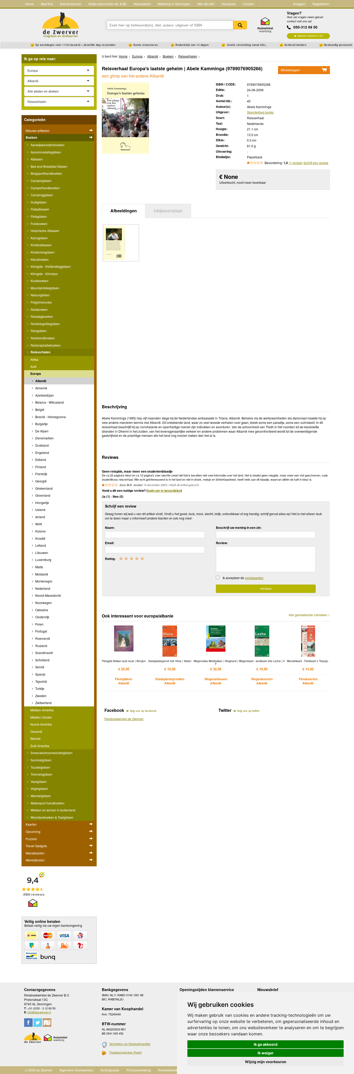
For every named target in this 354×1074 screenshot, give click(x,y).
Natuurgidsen (40, 295)
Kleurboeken (39, 259)
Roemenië (42, 638)
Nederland (42, 588)
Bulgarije (41, 424)
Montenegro (43, 581)
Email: (109, 542)
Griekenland (43, 488)
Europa (35, 373)
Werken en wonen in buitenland (52, 810)
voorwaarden (254, 577)
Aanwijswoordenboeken (47, 145)
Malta (38, 567)
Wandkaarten (35, 853)
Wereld (35, 738)
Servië (39, 667)
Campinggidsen (41, 195)
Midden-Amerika (42, 710)
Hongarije (41, 502)
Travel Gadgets (36, 846)
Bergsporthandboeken (46, 173)
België (39, 409)
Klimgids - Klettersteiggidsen (50, 266)
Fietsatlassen (39, 209)
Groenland (42, 495)
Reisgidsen (38, 330)
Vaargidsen (38, 781)
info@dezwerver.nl (39, 1012)
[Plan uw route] (47, 1022)
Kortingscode (110, 1070)
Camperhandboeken (45, 188)
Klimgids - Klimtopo (44, 273)
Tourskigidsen (40, 767)
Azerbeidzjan (44, 395)
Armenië (40, 388)
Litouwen (41, 552)
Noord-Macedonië (47, 595)
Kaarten (31, 824)
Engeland (41, 452)
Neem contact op (310, 35)
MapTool (47, 4)
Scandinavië (43, 652)
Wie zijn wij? (206, 4)
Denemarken (44, 438)
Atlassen (36, 159)
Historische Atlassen (44, 230)
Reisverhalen (40, 352)
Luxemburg (42, 559)
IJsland (39, 509)
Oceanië (36, 731)
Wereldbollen (35, 860)
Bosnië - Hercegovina (50, 417)
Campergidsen (41, 180)
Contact (248, 4)
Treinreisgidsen (41, 774)
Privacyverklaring (138, 1070)
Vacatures (229, 4)
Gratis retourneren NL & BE (107, 4)
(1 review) (296, 162)
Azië (33, 366)
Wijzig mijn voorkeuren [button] (265, 1061)
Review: (222, 542)
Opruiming (33, 831)
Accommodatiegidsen (45, 152)
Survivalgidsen (41, 760)
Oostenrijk (41, 617)
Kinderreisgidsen (42, 252)
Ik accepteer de (243, 577)
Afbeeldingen (123, 211)
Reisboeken (39, 309)
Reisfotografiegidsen (45, 323)
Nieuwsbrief (142, 4)
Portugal (40, 631)
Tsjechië (40, 681)
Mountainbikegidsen (44, 288)
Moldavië (41, 574)
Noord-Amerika (41, 724)
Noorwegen (43, 602)
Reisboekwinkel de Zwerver (124, 719)
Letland (40, 545)
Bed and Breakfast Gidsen (48, 166)
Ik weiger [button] (266, 1053)
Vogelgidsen (39, 788)
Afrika (34, 359)
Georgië (40, 481)
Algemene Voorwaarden (76, 1070)
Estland (40, 459)
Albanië (40, 380)
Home (29, 4)
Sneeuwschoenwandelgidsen (51, 752)
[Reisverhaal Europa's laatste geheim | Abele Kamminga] (125, 117)
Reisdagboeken (41, 316)
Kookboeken (39, 280)
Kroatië (39, 538)
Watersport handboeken (47, 803)
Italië (38, 524)
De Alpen (41, 431)
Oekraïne (41, 610)
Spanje (39, 674)
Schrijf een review (315, 162)
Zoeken (240, 25)
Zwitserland (43, 702)
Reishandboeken (42, 338)
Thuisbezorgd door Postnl (125, 1052)
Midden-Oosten (41, 717)
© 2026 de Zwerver (38, 1070)
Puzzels (31, 839)
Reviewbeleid (167, 1070)
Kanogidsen (39, 238)
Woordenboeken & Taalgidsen (51, 817)
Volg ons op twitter (248, 710)
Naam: (110, 527)
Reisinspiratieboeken (45, 345)
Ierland (39, 517)
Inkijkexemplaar (168, 211)
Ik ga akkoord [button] (266, 1044)
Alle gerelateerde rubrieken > (309, 615)
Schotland (41, 660)
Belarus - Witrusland (49, 402)
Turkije (39, 688)
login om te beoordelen (164, 490)
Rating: (110, 558)
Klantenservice (70, 4)
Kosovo (40, 531)
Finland (40, 467)
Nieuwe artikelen (37, 130)
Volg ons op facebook (143, 710)
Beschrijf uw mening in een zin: (238, 527)
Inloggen (299, 4)
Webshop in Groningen (174, 4)
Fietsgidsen (38, 216)
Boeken (31, 137)
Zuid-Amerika (39, 745)
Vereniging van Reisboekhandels (129, 1044)
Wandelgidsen (40, 796)
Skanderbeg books (260, 112)
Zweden (40, 695)
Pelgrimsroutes (41, 302)
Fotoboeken (38, 223)
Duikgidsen (38, 202)
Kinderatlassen (41, 245)
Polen (39, 624)
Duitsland (41, 445)
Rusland (40, 645)
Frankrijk (40, 474)
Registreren (321, 4)
